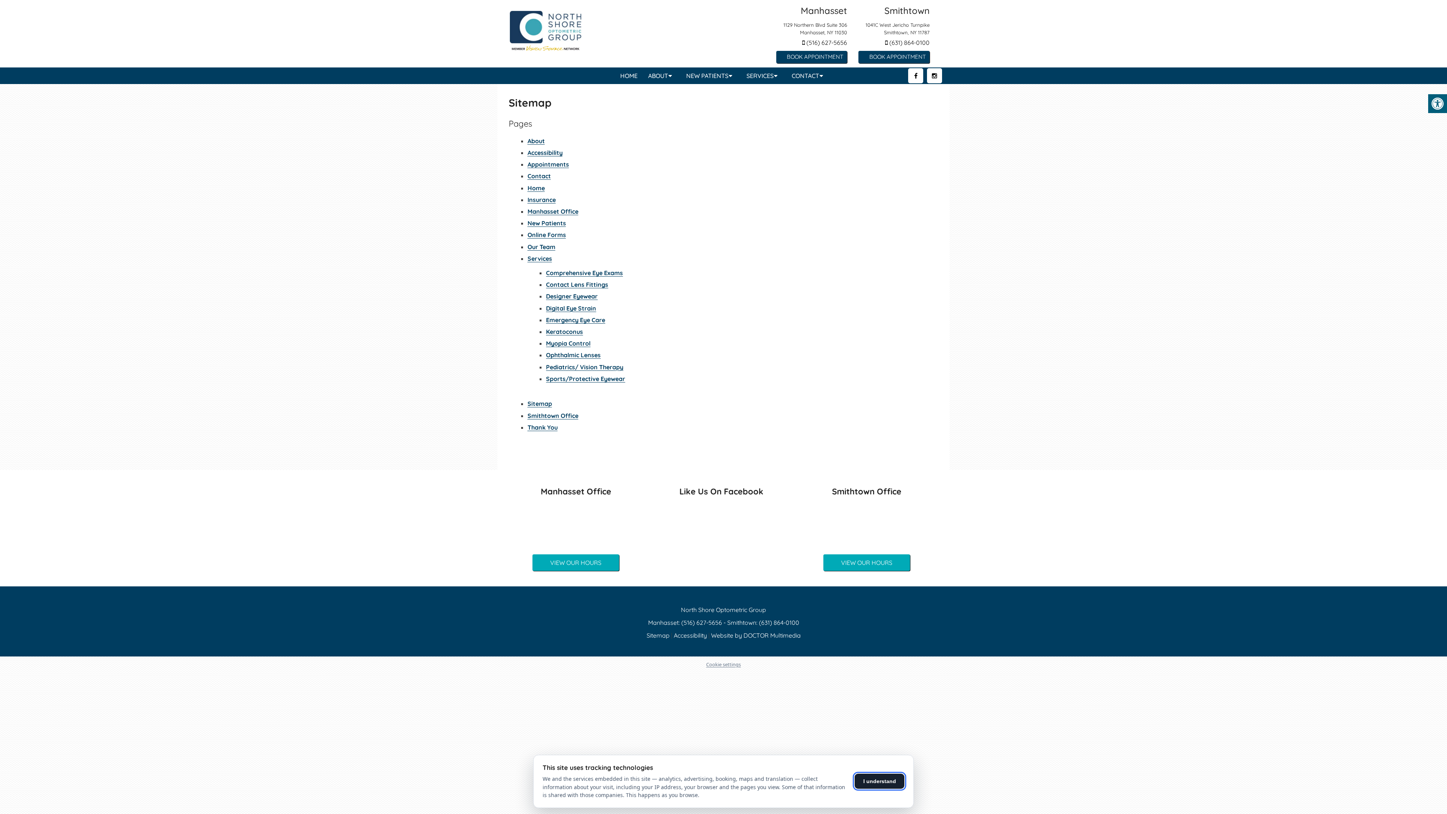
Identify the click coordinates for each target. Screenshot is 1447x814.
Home (629, 76)
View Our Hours (575, 562)
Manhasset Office (553, 211)
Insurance (542, 200)
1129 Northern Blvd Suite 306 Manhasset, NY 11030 (815, 28)
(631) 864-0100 (909, 42)
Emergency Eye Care (575, 320)
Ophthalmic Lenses (573, 355)
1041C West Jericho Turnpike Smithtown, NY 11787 (898, 28)
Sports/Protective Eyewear (585, 379)
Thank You (543, 427)
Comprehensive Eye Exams (584, 273)
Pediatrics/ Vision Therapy (584, 367)
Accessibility (545, 152)
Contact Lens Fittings (577, 284)
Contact (805, 76)
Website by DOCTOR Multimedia (756, 635)
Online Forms (547, 235)
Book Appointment (815, 56)
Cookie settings (723, 664)
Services (760, 76)
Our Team (541, 247)
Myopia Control (568, 343)
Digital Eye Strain (571, 308)
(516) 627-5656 (826, 42)
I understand (879, 781)
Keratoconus (564, 331)
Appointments (548, 164)
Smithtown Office (553, 415)
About (658, 76)
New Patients (707, 76)
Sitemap (540, 403)
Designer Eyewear (572, 296)
